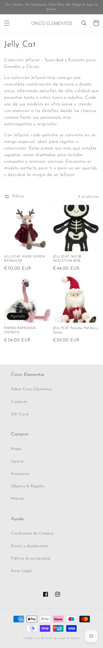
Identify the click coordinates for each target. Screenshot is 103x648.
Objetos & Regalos (27, 486)
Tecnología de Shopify (67, 638)
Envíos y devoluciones (30, 546)
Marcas (17, 499)
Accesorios (20, 474)
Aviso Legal (21, 571)
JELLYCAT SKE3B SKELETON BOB (67, 259)
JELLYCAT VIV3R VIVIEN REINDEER (24, 259)
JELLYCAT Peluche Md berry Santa (75, 330)
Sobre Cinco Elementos (31, 389)
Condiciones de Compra (32, 533)
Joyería (17, 461)
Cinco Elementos (43, 638)
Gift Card (19, 414)
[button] (7, 23)
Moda (16, 449)
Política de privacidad (30, 558)
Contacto (19, 402)
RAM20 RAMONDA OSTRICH (20, 330)
